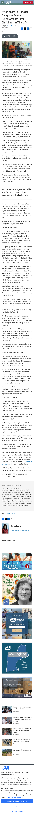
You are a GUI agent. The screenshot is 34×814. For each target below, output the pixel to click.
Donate (28, 2)
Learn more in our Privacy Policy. (16, 797)
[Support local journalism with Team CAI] (17, 561)
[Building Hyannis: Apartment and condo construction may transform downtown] (17, 687)
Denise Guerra (11, 26)
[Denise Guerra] (5, 528)
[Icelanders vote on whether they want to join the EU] (7, 709)
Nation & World (11, 513)
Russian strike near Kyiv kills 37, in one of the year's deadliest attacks (22, 730)
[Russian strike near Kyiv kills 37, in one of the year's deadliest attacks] (7, 731)
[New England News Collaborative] (17, 658)
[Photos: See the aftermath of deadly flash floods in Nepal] (7, 742)
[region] (17, 789)
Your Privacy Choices (17, 811)
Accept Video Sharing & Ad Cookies (17, 801)
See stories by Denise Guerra (20, 530)
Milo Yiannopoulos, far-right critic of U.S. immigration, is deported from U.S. (22, 719)
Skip (17, 806)
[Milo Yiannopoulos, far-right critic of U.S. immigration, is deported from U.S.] (7, 720)
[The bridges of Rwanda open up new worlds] (7, 752)
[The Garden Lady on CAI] (17, 589)
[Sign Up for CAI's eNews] (17, 623)
